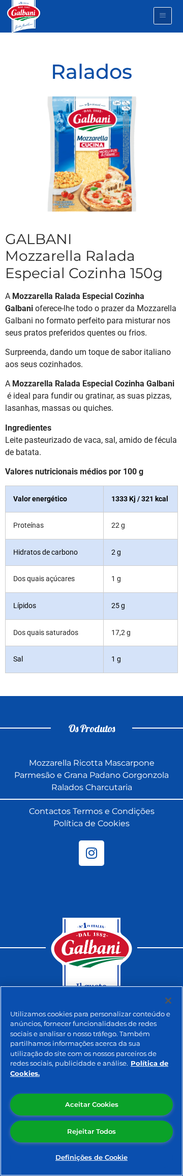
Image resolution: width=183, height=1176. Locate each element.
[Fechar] (168, 1000)
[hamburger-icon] (163, 15)
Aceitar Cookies (91, 1104)
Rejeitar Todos (91, 1131)
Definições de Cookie (91, 1157)
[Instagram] (91, 853)
